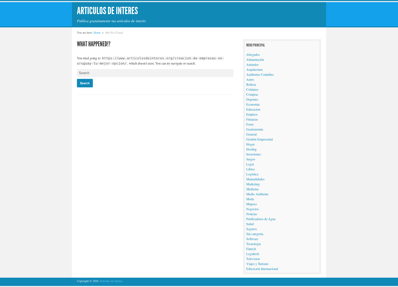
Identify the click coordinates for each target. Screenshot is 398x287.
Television (253, 258)
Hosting (251, 149)
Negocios (252, 209)
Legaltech (252, 254)
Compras (252, 94)
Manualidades (255, 179)
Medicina (252, 189)
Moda (250, 199)
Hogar (250, 144)
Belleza (251, 84)
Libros (250, 169)
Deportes (252, 99)
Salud (250, 224)
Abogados (253, 54)
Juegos (250, 159)
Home (97, 32)
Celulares (252, 89)
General (251, 134)
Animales (252, 64)
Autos (250, 79)
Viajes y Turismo (257, 263)
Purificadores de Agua (260, 219)
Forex (250, 124)
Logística (252, 174)
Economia (253, 104)
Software (252, 239)
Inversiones (253, 154)
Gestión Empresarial (259, 139)
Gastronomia (254, 129)
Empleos (252, 114)
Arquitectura (254, 69)
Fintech (251, 249)
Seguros (251, 229)
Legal (250, 164)
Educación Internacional (262, 268)
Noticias (251, 214)
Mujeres (251, 204)
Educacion (253, 109)
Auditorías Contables (260, 74)
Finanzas (252, 119)
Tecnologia (253, 244)
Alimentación (255, 59)
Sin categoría (254, 234)
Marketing (253, 184)
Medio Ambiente (257, 194)
